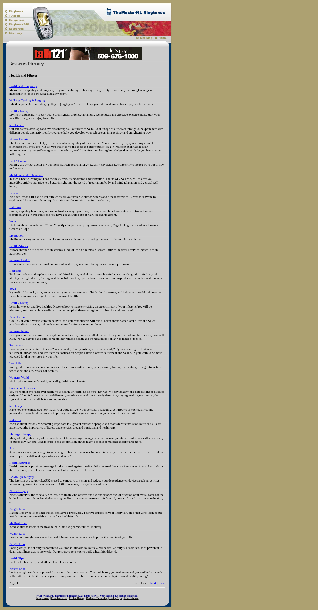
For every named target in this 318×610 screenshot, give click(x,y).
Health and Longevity (23, 86)
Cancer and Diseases (22, 388)
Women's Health (19, 260)
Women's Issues (19, 331)
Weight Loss (17, 509)
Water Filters (17, 317)
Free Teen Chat (59, 598)
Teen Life (15, 363)
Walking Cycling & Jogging (27, 100)
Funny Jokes (42, 598)
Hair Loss (15, 207)
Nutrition (15, 420)
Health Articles (18, 246)
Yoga (12, 221)
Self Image (16, 406)
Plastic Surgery (18, 491)
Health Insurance (19, 462)
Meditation (16, 235)
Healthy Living (19, 111)
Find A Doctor (18, 161)
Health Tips (16, 558)
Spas (12, 448)
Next (153, 583)
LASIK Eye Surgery (21, 477)
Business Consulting (97, 598)
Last (162, 583)
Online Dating (76, 598)
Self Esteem (16, 125)
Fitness (13, 193)
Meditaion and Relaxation (26, 175)
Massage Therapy (20, 434)
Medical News (18, 523)
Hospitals (15, 270)
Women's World (19, 377)
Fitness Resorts (18, 139)
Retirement (16, 345)
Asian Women (131, 598)
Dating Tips (115, 598)
